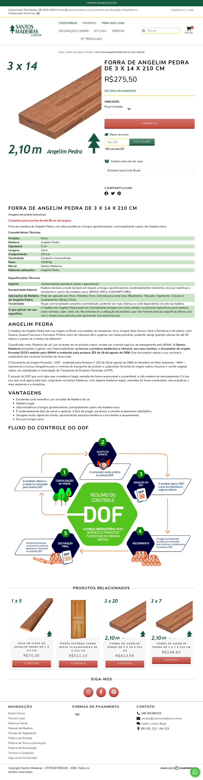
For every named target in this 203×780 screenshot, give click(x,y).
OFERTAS (118, 31)
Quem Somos (16, 713)
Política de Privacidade (22, 748)
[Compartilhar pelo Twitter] (113, 193)
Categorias (68, 23)
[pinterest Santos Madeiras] (114, 692)
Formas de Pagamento (22, 733)
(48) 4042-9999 (46, 9)
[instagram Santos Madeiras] (88, 692)
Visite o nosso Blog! (153, 724)
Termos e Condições (21, 753)
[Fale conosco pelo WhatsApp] (195, 772)
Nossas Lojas (16, 718)
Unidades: (112, 102)
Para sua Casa (113, 23)
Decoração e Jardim (74, 31)
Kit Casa (100, 31)
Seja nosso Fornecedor (22, 758)
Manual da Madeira (20, 728)
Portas (89, 52)
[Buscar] (143, 30)
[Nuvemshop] (177, 769)
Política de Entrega (20, 738)
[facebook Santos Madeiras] (101, 692)
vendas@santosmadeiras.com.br (161, 718)
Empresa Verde (18, 723)
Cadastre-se (178, 9)
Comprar (31, 663)
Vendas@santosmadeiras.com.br (75, 9)
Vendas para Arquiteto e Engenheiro (116, 9)
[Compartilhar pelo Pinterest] (119, 193)
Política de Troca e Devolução (27, 743)
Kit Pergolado (91, 39)
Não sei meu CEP (114, 148)
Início (61, 52)
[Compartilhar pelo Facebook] (106, 193)
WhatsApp (30, 13)
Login (190, 9)
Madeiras (89, 23)
